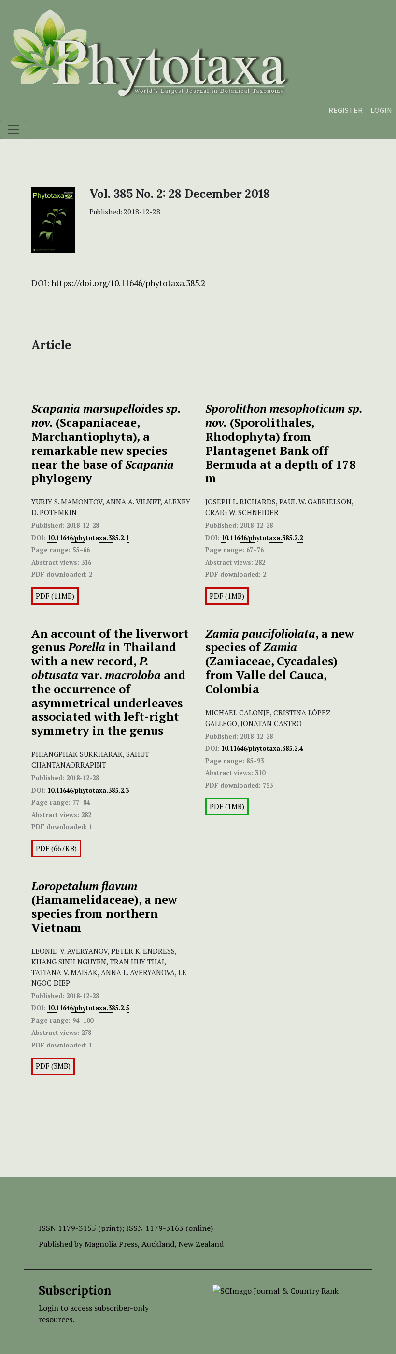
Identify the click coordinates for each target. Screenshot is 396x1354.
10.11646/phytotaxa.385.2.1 (88, 537)
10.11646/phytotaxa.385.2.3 (88, 790)
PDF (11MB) (55, 595)
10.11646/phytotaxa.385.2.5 (88, 1008)
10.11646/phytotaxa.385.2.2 (262, 537)
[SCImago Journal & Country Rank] (275, 1289)
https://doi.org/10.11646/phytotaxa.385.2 (128, 283)
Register (345, 110)
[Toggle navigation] (13, 129)
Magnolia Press (111, 1244)
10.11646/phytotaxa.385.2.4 (262, 748)
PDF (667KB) (56, 848)
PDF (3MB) (53, 1066)
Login (381, 110)
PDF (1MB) (227, 595)
